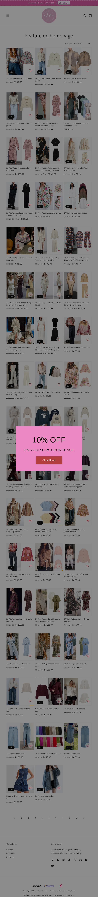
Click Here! (49, 460)
